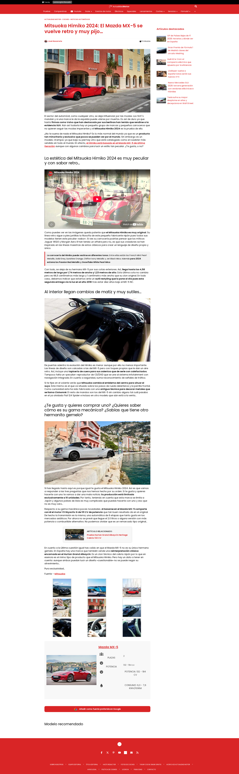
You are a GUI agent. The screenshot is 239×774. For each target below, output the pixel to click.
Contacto (151, 769)
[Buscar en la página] (196, 7)
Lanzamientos (146, 11)
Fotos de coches (128, 764)
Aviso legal (91, 769)
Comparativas (60, 11)
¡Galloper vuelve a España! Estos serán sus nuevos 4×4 (179, 73)
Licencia (125, 769)
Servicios (172, 11)
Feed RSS (137, 752)
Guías (87, 11)
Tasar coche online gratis (150, 764)
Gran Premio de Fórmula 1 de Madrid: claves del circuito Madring (180, 50)
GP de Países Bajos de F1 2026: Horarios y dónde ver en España (180, 38)
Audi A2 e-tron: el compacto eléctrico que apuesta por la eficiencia (179, 62)
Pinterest (113, 752)
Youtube (77, 11)
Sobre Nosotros (56, 764)
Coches (159, 11)
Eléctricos (119, 11)
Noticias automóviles (80, 19)
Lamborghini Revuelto (62, 2)
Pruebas (46, 11)
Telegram (125, 752)
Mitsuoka (60, 573)
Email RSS (131, 752)
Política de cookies (109, 769)
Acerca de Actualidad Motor (178, 764)
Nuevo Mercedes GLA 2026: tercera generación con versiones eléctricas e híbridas (181, 87)
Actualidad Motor (52, 19)
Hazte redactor (109, 764)
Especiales (131, 11)
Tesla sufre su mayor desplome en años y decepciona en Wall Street (180, 100)
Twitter (107, 752)
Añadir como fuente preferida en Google (100, 709)
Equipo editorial (74, 764)
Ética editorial (92, 764)
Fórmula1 (184, 11)
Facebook (101, 752)
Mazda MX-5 (108, 647)
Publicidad (138, 769)
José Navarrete (55, 41)
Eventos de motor (103, 11)
